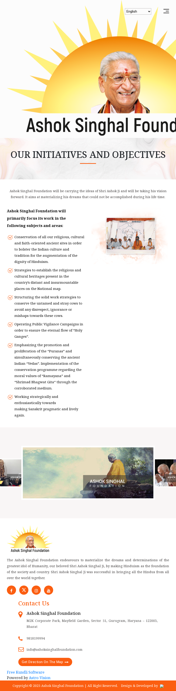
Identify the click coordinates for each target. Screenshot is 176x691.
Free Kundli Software (25, 672)
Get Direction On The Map (42, 662)
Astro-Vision (39, 677)
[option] (88, 473)
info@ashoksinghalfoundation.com (54, 649)
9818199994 (36, 638)
